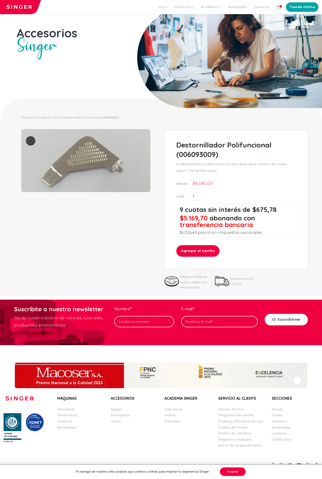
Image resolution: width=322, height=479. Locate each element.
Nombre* (123, 309)
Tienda (277, 409)
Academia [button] (210, 7)
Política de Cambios (234, 433)
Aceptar (233, 471)
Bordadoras (66, 427)
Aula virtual (173, 409)
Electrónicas (67, 415)
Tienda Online (302, 7)
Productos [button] (183, 7)
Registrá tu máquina (234, 439)
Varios (58, 117)
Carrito (277, 415)
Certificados (281, 439)
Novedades (237, 7)
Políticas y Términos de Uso (240, 421)
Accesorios (44, 117)
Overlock (64, 421)
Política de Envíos (232, 427)
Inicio (162, 7)
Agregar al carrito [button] (198, 251)
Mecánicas (66, 409)
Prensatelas (120, 415)
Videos (170, 415)
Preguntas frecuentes (236, 415)
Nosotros (279, 421)
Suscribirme (288, 319)
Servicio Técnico (231, 409)
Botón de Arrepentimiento (240, 445)
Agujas (116, 409)
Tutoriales (172, 421)
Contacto (261, 7)
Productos (28, 117)
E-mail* (188, 309)
